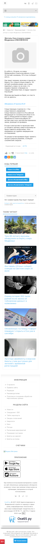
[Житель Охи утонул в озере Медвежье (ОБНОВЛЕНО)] (20, 55)
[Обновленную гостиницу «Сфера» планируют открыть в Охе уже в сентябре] (20, 317)
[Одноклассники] (8, 157)
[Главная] (4, 30)
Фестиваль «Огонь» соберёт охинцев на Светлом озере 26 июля (19, 268)
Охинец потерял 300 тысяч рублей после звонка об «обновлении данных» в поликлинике (17, 299)
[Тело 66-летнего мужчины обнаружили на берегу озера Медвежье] (20, 225)
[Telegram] (14, 157)
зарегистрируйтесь (18, 203)
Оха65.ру (8, 502)
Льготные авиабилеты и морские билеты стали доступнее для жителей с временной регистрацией (20, 362)
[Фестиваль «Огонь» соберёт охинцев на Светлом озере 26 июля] (20, 255)
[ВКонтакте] (6, 157)
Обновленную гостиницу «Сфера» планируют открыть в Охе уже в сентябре (20, 331)
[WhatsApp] (11, 157)
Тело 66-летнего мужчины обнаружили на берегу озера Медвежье (18, 238)
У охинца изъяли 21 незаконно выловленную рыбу (21, 17)
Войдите (7, 203)
